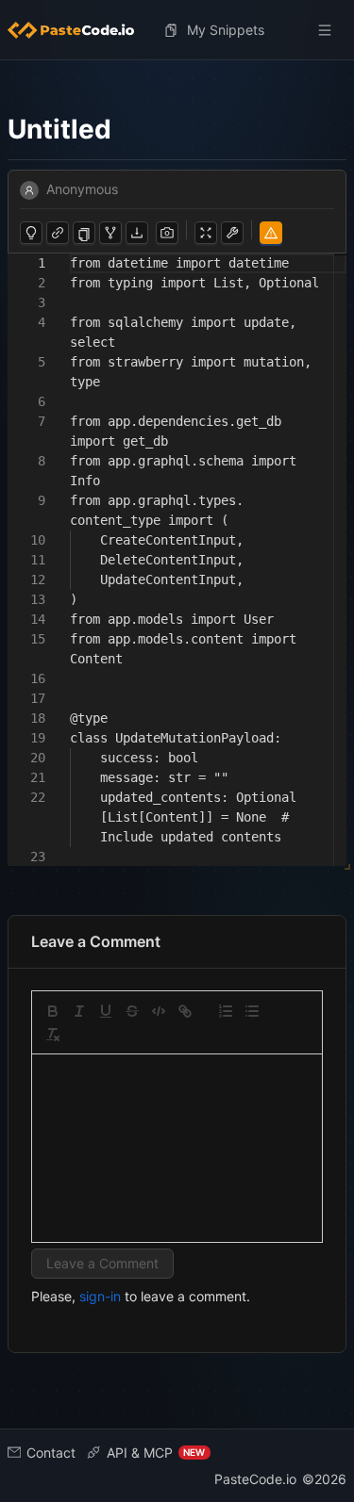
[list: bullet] (252, 1011)
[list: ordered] (225, 1011)
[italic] (79, 1011)
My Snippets (225, 30)
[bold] (53, 1011)
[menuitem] (78, 30)
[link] (185, 1011)
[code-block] (158, 1011)
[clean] (53, 1034)
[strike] (132, 1011)
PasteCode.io (255, 1479)
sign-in (100, 1296)
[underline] (106, 1011)
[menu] (177, 30)
